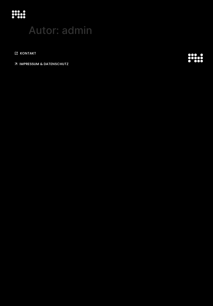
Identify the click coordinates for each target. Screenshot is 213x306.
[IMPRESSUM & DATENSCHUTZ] (16, 64)
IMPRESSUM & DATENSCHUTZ (44, 63)
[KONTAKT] (16, 53)
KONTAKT (28, 53)
